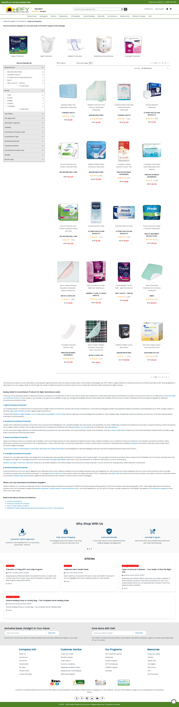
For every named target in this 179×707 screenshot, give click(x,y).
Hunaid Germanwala (14, 604)
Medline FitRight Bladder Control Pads (27, 414)
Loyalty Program (111, 661)
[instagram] (87, 698)
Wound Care (31, 16)
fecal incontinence (55, 473)
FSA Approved (10, 118)
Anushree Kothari (128, 575)
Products (61, 63)
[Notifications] (167, 9)
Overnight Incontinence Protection (18, 453)
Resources (153, 649)
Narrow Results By (24, 63)
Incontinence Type (12, 137)
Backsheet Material (12, 141)
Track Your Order (67, 654)
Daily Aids (101, 16)
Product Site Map (25, 674)
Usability (8, 127)
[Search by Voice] (122, 9)
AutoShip (108, 671)
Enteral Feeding (89, 16)
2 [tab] (89, 549)
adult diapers (113, 427)
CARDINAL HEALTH (13, 75)
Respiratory (63, 16)
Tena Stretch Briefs (10, 449)
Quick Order (62, 124)
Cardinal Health (54, 488)
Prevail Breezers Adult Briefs (28, 449)
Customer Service (71, 649)
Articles (150, 657)
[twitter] (77, 698)
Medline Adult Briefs (21, 476)
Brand (7, 91)
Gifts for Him (67, 566)
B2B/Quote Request (68, 674)
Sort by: (137, 68)
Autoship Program (152, 537)
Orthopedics (75, 16)
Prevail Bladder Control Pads (54, 414)
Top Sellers (9, 114)
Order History (66, 661)
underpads (134, 443)
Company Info (27, 649)
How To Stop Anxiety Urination (18, 506)
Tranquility (11, 106)
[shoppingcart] (170, 9)
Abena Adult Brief (117, 430)
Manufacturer (10, 67)
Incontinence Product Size (14, 150)
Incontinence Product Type (15, 132)
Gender (7, 155)
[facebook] (82, 698)
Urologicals (43, 16)
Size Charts (152, 667)
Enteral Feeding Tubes (13, 597)
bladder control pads (82, 427)
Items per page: (82, 63)
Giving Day (109, 657)
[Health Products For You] (17, 9)
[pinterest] (102, 698)
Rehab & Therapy (139, 16)
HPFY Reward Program (113, 654)
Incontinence (112, 16)
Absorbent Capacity (12, 123)
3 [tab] (91, 549)
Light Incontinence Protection (15, 405)
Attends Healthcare (68, 488)
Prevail (9, 98)
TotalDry (10, 103)
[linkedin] (92, 698)
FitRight (10, 101)
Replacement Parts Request (71, 671)
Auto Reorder (10, 566)
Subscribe (51, 633)
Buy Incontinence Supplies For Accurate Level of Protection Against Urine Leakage (34, 26)
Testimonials (23, 664)
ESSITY (9, 80)
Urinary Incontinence (14, 501)
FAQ (149, 671)
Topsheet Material (11, 146)
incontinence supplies (159, 488)
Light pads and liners (17, 411)
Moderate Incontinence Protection (18, 421)
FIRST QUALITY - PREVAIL (16, 83)
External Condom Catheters (130, 566)
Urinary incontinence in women (18, 504)
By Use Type (9, 159)
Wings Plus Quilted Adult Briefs (53, 449)
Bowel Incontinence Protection (16, 467)
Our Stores (23, 661)
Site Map (22, 667)
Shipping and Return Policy (70, 667)
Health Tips (152, 661)
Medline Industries (41, 488)
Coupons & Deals (154, 654)
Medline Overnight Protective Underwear (18, 463)
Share (10, 584)
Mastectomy (125, 16)
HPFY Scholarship (111, 664)
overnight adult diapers (58, 459)
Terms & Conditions (68, 664)
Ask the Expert (153, 674)
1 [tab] (88, 549)
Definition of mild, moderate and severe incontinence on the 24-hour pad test (35, 508)
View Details (74, 124)
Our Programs (113, 649)
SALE (150, 16)
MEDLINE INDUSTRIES (14, 72)
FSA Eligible (152, 664)
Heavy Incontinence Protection (16, 437)
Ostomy (53, 16)
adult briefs (115, 473)
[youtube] (97, 698)
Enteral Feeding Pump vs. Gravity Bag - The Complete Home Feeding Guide (33, 607)
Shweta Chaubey (13, 573)
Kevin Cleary (69, 573)
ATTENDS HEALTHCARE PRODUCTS (19, 77)
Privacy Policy (24, 671)
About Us (22, 654)
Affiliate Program (111, 667)
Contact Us (148, 9)
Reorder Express (67, 657)
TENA (9, 95)
